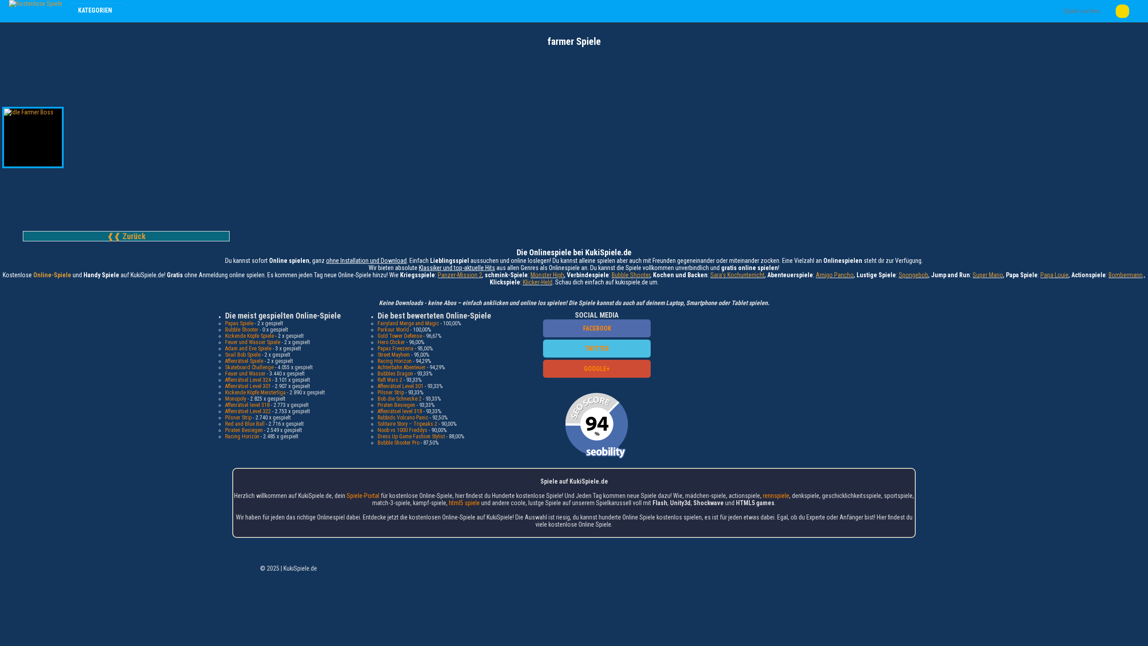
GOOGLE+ (597, 368)
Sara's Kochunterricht (737, 275)
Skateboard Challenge (249, 367)
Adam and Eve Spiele (248, 348)
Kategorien (95, 10)
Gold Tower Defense (400, 336)
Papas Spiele (239, 323)
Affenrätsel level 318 (247, 405)
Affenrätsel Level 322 (248, 411)
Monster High (547, 275)
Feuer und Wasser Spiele (252, 342)
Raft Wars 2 (390, 380)
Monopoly (235, 399)
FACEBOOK (597, 328)
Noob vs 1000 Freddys (402, 430)
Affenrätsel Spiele (244, 361)
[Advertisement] (574, 72)
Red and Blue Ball (245, 424)
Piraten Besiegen (244, 430)
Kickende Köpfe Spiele (249, 336)
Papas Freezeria (395, 348)
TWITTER (597, 348)
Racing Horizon (242, 436)
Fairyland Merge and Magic (408, 323)
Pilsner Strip (238, 418)
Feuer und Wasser (245, 374)
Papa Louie (1054, 275)
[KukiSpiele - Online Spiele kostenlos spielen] (35, 3)
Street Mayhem (394, 355)
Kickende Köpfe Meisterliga (255, 392)
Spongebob (913, 275)
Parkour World (393, 330)
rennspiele (776, 495)
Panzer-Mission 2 (460, 275)
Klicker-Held (537, 282)
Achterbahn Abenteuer (402, 367)
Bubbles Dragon (395, 374)
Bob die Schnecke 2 (400, 399)
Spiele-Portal (363, 495)
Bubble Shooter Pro (398, 443)
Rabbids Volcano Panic (403, 418)
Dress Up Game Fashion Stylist (411, 436)
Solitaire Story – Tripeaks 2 (407, 424)
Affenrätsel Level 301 (248, 386)
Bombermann (1126, 275)
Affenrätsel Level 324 (248, 380)
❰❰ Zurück (126, 236)
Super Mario (988, 275)
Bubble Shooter (631, 275)
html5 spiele (464, 502)
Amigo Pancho (835, 275)
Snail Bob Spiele (243, 355)
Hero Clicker (391, 342)
